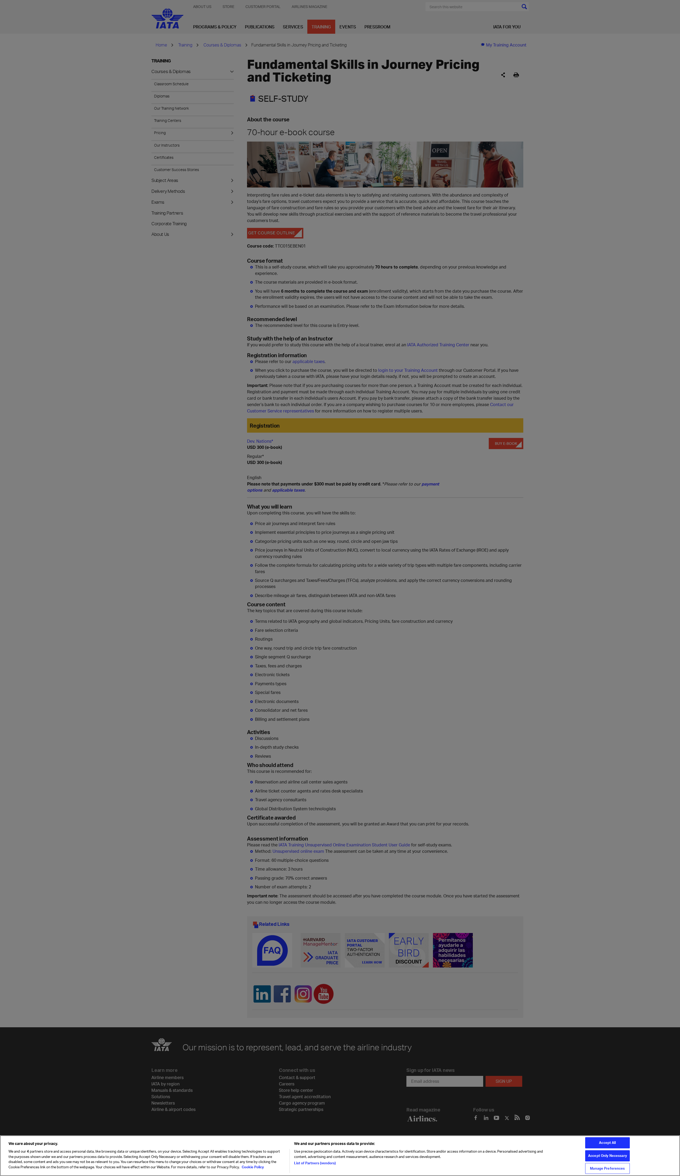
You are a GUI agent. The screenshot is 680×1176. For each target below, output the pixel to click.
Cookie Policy (252, 1167)
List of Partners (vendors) (315, 1163)
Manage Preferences (607, 1168)
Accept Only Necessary (607, 1155)
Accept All (607, 1142)
